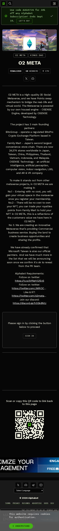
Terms (7, 503)
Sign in (29, 336)
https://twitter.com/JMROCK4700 (29, 288)
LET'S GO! (24, 21)
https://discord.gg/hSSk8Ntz (29, 303)
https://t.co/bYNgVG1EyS (29, 280)
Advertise (37, 503)
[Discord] (32, 78)
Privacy (16, 503)
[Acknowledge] (51, 16)
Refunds (26, 503)
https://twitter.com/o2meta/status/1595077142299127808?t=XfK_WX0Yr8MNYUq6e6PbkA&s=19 (29, 295)
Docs (46, 503)
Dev (52, 503)
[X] (26, 78)
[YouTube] (41, 485)
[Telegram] (33, 485)
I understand (21, 526)
